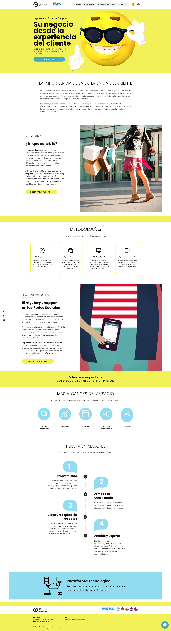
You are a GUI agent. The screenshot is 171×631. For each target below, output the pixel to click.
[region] (44, 414)
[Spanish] (132, 4)
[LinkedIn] (3, 319)
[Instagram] (3, 311)
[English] (138, 4)
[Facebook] (3, 315)
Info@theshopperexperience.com (75, 619)
